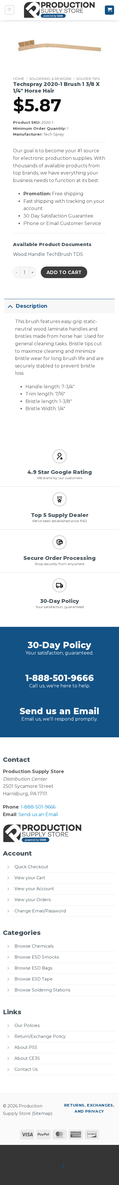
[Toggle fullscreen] (22, 1150)
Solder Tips (88, 78)
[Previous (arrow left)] (5, 1174)
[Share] (39, 1150)
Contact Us (26, 1069)
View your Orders (32, 899)
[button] (9, 10)
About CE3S (27, 1058)
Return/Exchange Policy (40, 1036)
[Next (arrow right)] (22, 1174)
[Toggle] (10, 306)
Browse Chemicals (33, 946)
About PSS (25, 1047)
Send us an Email (59, 711)
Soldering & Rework (50, 78)
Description (31, 306)
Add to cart (64, 272)
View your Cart (29, 877)
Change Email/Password (40, 911)
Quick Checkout (31, 866)
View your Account (34, 888)
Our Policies (27, 1025)
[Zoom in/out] (5, 1150)
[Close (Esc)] (56, 1150)
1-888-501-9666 (59, 678)
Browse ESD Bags (33, 968)
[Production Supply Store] (60, 10)
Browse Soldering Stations (42, 990)
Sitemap (42, 1113)
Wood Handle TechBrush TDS (48, 254)
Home (18, 78)
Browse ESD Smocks (36, 957)
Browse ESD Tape (33, 979)
